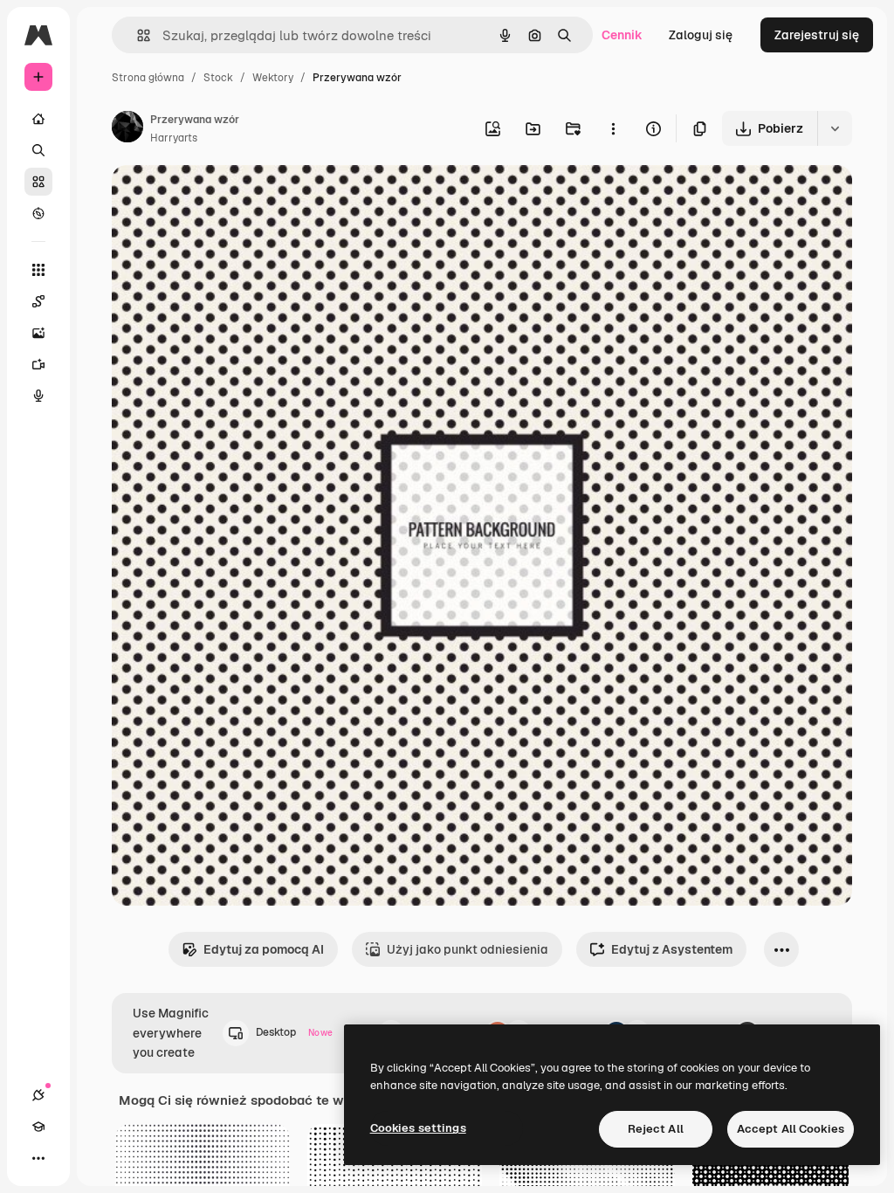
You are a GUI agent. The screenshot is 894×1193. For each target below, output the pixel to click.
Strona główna (148, 78)
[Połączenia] (38, 1095)
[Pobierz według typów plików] (834, 128)
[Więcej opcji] (612, 128)
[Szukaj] (38, 150)
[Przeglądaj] (38, 213)
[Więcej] (38, 1158)
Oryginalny (232, 198)
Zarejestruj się (816, 35)
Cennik (622, 35)
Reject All (656, 1128)
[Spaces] (38, 301)
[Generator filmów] (38, 364)
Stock (218, 78)
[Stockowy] (38, 182)
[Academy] (38, 1127)
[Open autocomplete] (137, 35)
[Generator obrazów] (38, 333)
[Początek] (38, 119)
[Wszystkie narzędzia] (38, 270)
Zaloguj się (700, 35)
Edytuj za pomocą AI (263, 949)
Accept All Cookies (790, 1128)
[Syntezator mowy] (38, 396)
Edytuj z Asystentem (671, 949)
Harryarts (173, 138)
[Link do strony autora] (127, 129)
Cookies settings (418, 1128)
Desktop (294, 1032)
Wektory (272, 78)
